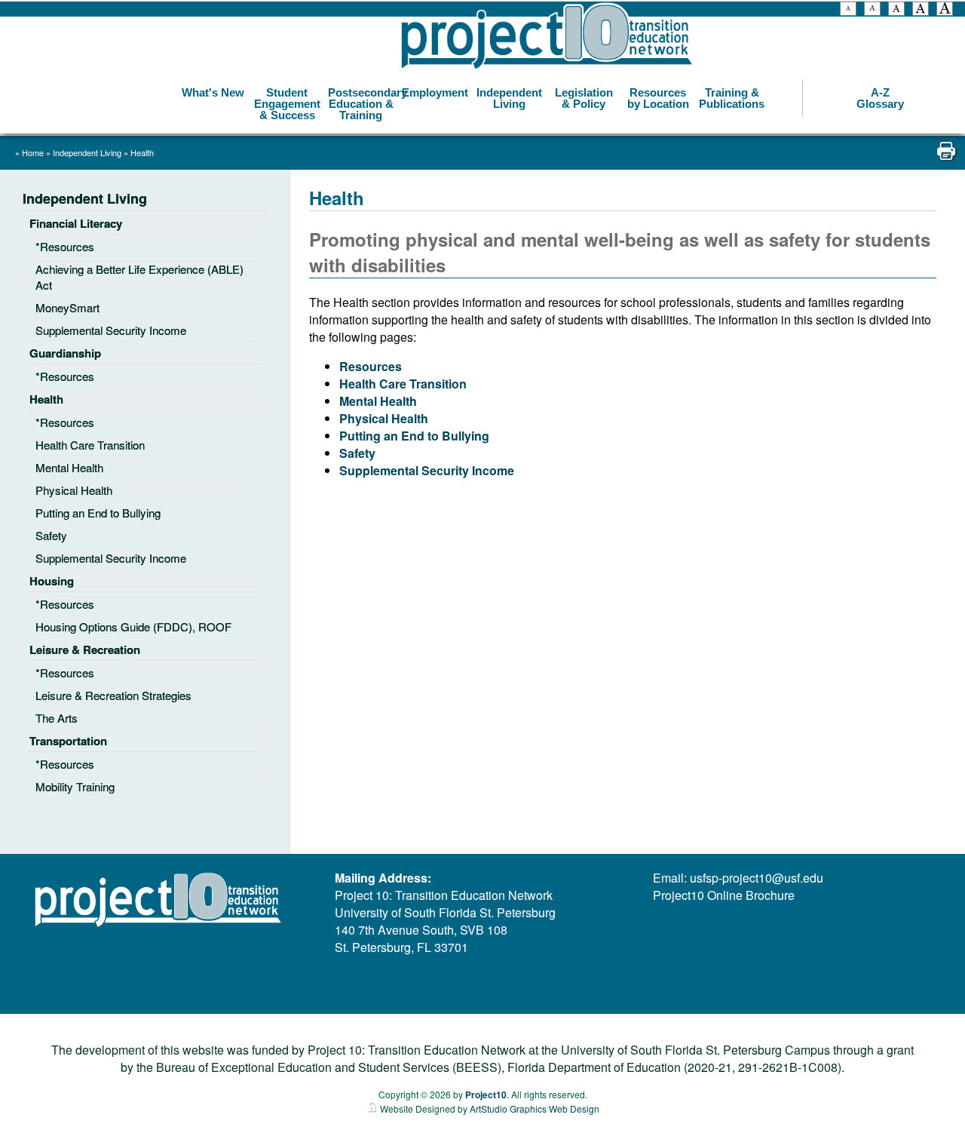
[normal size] (896, 10)
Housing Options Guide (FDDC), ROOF (133, 626)
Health (142, 152)
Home (33, 152)
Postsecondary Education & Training (363, 103)
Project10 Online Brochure (724, 895)
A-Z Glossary (880, 98)
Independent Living (509, 98)
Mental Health (378, 401)
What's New (213, 92)
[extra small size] (848, 10)
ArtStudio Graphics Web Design (534, 1108)
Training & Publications (731, 98)
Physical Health (383, 418)
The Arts (56, 718)
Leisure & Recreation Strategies (113, 695)
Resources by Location (658, 98)
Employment (435, 92)
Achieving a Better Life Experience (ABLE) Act (139, 277)
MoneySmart (67, 307)
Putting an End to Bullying (414, 435)
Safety (357, 453)
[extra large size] (944, 10)
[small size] (872, 10)
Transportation (68, 740)
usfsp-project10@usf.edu (756, 877)
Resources (370, 366)
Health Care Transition (403, 383)
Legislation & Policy (584, 98)
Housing (51, 581)
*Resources (64, 246)
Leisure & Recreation (84, 649)
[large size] (920, 10)
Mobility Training (75, 786)
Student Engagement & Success (287, 103)
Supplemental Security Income (426, 470)
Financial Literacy (75, 223)
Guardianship (65, 353)
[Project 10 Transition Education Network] (546, 36)
